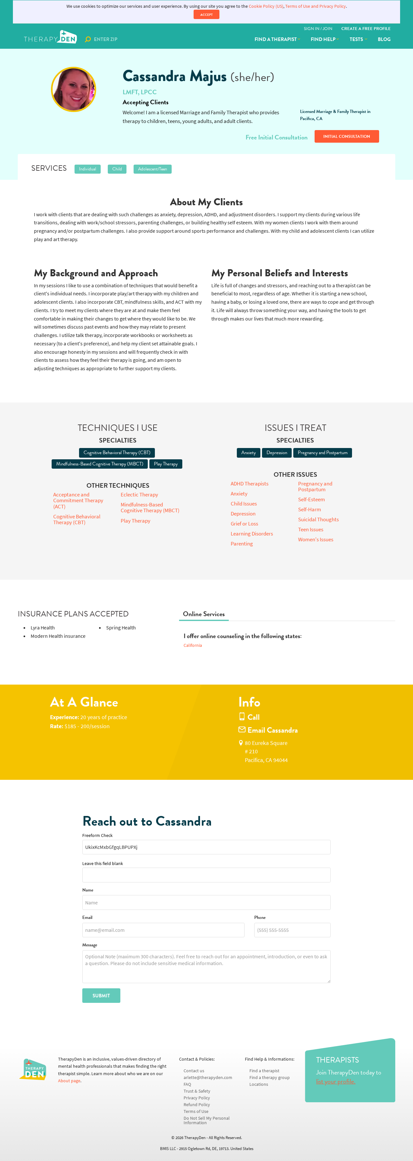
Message (89, 945)
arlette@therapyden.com (208, 1077)
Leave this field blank (102, 864)
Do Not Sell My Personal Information (207, 1120)
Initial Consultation (346, 136)
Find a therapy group (269, 1077)
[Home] (51, 39)
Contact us (194, 1071)
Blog (384, 39)
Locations (258, 1084)
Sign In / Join (318, 28)
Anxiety (248, 452)
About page (69, 1081)
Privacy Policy (197, 1098)
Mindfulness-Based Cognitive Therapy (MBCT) (99, 463)
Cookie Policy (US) (266, 6)
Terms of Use (196, 1111)
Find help (323, 39)
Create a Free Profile (366, 28)
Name (87, 890)
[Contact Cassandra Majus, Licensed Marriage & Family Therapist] (73, 89)
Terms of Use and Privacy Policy (315, 6)
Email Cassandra (272, 730)
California (193, 645)
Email (87, 918)
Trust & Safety (197, 1091)
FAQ (187, 1084)
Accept (206, 14)
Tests (357, 39)
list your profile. (336, 1081)
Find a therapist (276, 39)
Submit (101, 995)
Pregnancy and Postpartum (323, 452)
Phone (260, 918)
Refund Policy (197, 1105)
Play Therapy (166, 463)
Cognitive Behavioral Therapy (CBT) (117, 452)
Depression (277, 452)
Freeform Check (97, 835)
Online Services (204, 614)
